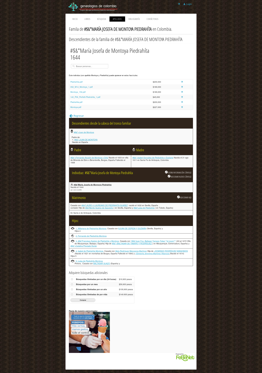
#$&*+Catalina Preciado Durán (84, 246)
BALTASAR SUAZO (101, 263)
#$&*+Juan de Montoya (84, 132)
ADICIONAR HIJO (185, 197)
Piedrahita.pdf (76, 102)
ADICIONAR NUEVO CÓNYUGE (180, 176)
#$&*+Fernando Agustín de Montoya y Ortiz (89, 157)
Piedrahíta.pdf (76, 81)
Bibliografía (134, 19)
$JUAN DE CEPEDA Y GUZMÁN (132, 228)
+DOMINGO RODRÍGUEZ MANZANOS (171, 251)
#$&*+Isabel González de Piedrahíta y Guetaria (153, 157)
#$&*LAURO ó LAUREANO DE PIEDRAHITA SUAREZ (104, 205)
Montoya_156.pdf (78, 92)
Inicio (75, 19)
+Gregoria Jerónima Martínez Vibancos (152, 253)
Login (189, 4)
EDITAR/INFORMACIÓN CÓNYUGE (179, 172)
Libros (87, 19)
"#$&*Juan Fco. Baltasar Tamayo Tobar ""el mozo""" (153, 241)
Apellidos (117, 19)
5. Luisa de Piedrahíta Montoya (89, 261)
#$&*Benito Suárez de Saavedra (99, 207)
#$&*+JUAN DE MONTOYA (85, 139)
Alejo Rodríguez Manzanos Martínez (131, 251)
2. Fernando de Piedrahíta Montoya (91, 236)
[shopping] (179, 4)
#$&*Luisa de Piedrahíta (144, 207)
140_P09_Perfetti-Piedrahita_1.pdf (85, 97)
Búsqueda (101, 19)
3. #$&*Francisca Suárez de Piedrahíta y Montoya (97, 241)
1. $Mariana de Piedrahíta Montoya (91, 228)
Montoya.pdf (75, 107)
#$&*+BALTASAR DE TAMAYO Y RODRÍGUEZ (132, 243)
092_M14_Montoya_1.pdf (81, 86)
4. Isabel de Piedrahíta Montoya (89, 251)
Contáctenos (152, 19)
